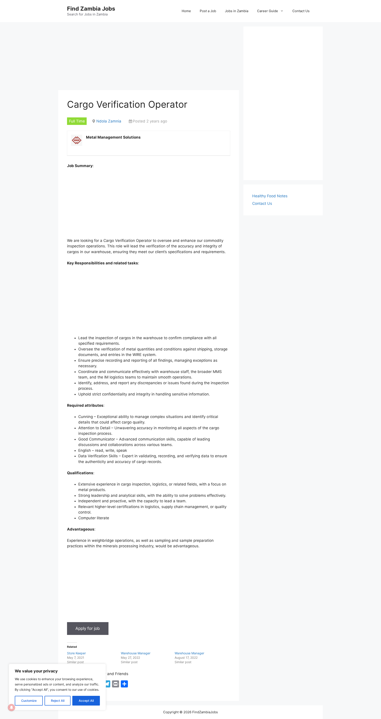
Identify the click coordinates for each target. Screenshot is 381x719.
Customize (29, 700)
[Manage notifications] (11, 707)
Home (186, 11)
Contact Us (301, 11)
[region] (57, 687)
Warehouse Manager (135, 653)
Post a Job (208, 11)
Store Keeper (76, 653)
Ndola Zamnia (108, 121)
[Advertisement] (148, 57)
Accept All (86, 700)
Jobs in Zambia (236, 11)
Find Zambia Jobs (91, 8)
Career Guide (267, 11)
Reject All (57, 700)
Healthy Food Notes (270, 196)
